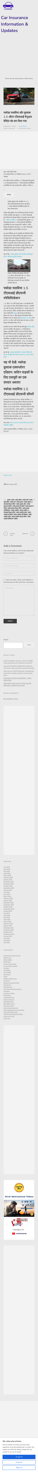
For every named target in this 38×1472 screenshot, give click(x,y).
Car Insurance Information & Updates (14, 24)
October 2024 (8, 907)
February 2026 (8, 877)
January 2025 (8, 900)
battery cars (7, 958)
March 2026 (7, 875)
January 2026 (8, 880)
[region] (19, 1455)
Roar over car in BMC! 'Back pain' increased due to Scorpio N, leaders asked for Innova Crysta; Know (19, 673)
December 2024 (9, 903)
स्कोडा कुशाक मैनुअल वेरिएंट (14, 508)
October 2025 (8, 886)
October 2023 (8, 932)
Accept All (19, 1457)
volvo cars (7, 1018)
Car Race (6, 968)
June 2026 (7, 869)
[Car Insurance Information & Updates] (8, 6)
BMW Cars (7, 962)
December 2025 (9, 882)
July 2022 (7, 942)
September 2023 (9, 934)
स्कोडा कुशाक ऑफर (21, 504)
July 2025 (7, 892)
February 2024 (8, 924)
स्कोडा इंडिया (18, 500)
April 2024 (7, 919)
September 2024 (9, 909)
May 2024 (7, 917)
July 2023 (7, 938)
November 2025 (9, 884)
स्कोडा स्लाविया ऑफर (21, 512)
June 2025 (7, 894)
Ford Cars (7, 981)
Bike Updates (8, 960)
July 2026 (7, 867)
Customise (19, 1462)
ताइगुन (15, 313)
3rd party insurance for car (12, 956)
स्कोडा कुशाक (19, 502)
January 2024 (8, 926)
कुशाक (8, 500)
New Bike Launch (9, 1004)
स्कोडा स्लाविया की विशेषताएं (20, 514)
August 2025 (8, 890)
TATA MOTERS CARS (10, 1012)
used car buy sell (9, 1016)
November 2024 (9, 905)
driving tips (7, 974)
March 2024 (7, 921)
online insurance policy (11, 1008)
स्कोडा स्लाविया (10, 220)
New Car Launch (9, 1006)
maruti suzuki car (9, 1000)
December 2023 (9, 928)
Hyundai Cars (8, 987)
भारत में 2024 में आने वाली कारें (19, 423)
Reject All (19, 1468)
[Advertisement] (19, 56)
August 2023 (8, 936)
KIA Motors (7, 995)
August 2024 (8, 911)
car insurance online (24, 128)
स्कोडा (12, 500)
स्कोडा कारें (13, 502)
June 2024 (7, 915)
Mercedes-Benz (8, 1002)
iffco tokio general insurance (12, 989)
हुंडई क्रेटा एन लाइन (26, 318)
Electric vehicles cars (10, 979)
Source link (8, 475)
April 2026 (7, 873)
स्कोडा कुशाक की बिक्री (18, 506)
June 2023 (7, 940)
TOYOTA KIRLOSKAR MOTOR (13, 1014)
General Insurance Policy (11, 983)
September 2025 (9, 888)
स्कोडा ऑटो (30, 327)
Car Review (7, 970)
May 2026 (7, 871)
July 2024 (7, 913)
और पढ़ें (9, 195)
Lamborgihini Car (9, 997)
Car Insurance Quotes (10, 966)
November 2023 (9, 930)
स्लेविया (16, 519)
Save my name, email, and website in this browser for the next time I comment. (19, 581)
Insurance (7, 991)
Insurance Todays (9, 993)
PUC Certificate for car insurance (14, 1010)
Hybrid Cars (7, 985)
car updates (7, 972)
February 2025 (8, 898)
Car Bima (23, 126)
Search (6, 640)
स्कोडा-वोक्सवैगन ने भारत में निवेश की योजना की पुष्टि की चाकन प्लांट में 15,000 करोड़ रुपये (18, 354)
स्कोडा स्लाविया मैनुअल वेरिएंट (19, 516)
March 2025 (7, 896)
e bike (5, 977)
